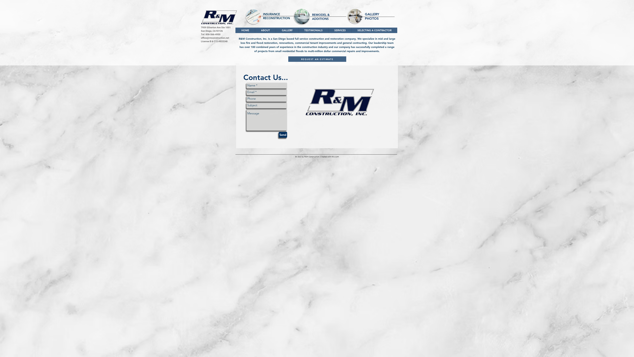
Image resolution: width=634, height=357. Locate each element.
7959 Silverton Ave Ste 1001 (216, 27)
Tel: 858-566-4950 (210, 34)
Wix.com (335, 157)
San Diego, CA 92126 (212, 31)
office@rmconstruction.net (215, 38)
